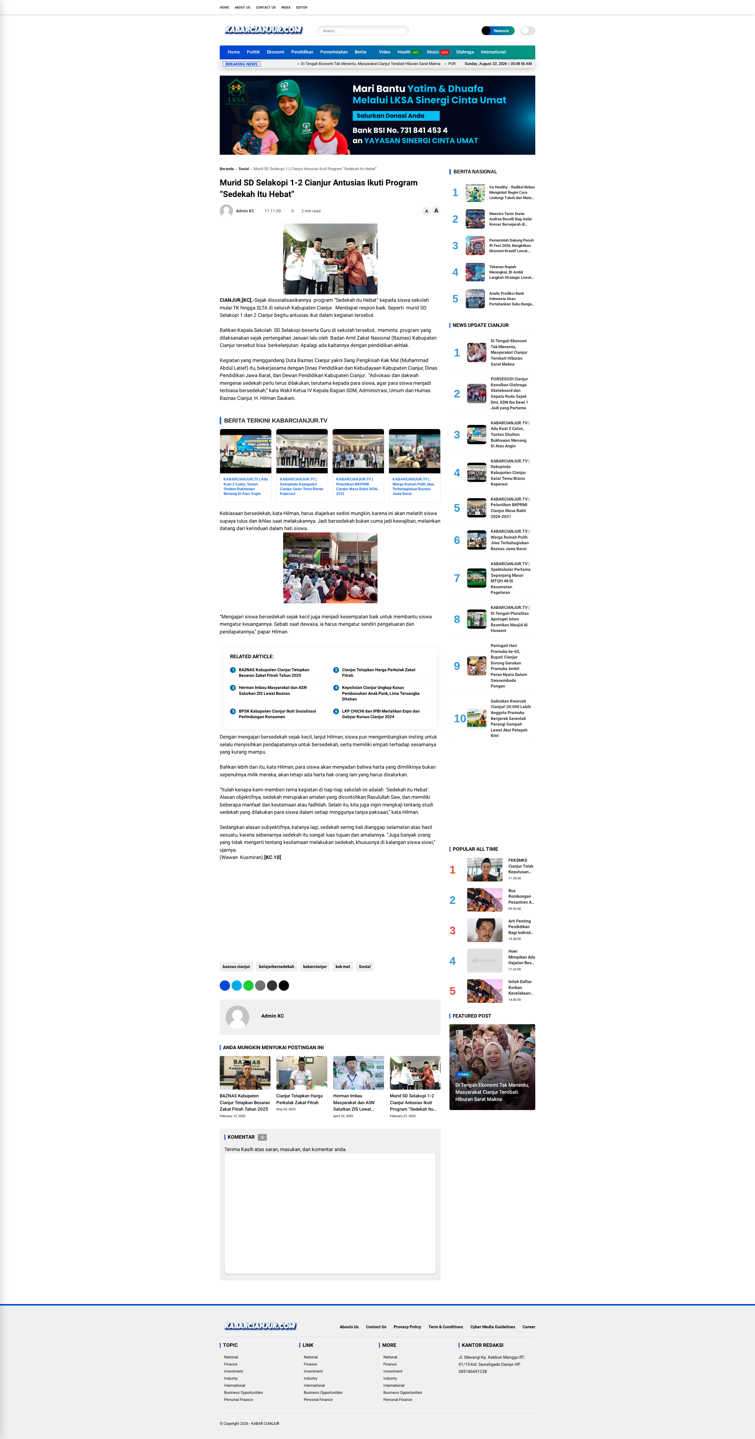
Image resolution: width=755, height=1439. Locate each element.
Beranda (227, 169)
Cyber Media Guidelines (492, 1326)
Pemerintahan (334, 52)
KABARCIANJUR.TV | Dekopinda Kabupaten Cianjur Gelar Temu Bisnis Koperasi (510, 472)
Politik (253, 52)
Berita (360, 52)
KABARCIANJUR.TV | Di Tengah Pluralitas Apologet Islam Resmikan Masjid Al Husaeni (510, 619)
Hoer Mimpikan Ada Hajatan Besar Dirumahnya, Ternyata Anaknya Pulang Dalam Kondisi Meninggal (521, 957)
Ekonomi (275, 52)
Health (408, 52)
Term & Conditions (446, 1326)
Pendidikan (302, 52)
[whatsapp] (248, 985)
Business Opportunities (243, 1392)
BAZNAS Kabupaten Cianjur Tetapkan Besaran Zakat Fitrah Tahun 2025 (274, 672)
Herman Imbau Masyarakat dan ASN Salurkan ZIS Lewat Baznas (273, 690)
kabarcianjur (315, 966)
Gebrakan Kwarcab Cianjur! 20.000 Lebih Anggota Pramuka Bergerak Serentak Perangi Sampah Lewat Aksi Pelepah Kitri (511, 718)
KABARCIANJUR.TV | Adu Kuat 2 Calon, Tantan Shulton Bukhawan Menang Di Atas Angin (510, 434)
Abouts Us (349, 1326)
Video (384, 52)
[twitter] (505, 7)
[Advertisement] (330, 908)
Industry (231, 1378)
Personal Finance (238, 1399)
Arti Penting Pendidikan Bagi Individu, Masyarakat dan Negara (521, 927)
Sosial (244, 169)
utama (463, 1074)
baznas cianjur (236, 966)
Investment (233, 1371)
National (231, 1357)
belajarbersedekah (276, 966)
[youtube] (523, 7)
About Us (242, 7)
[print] (260, 985)
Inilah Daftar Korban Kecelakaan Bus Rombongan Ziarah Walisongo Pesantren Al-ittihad (521, 987)
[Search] (403, 31)
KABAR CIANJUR (265, 1423)
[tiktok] (532, 7)
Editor (301, 7)
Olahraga (465, 52)
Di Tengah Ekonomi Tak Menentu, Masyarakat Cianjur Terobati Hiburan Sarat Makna (327, 63)
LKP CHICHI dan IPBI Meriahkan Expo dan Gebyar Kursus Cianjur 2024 (381, 714)
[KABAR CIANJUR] (264, 38)
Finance (230, 1364)
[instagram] (514, 7)
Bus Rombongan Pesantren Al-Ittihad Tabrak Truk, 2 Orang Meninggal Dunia (521, 896)
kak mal (343, 966)
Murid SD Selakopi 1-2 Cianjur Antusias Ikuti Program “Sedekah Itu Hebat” (412, 1103)
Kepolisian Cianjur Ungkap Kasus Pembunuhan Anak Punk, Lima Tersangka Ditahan (381, 693)
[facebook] (496, 7)
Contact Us (266, 7)
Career (529, 1326)
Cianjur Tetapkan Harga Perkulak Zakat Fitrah (379, 672)
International (493, 52)
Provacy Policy (407, 1326)
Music (437, 52)
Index (285, 7)
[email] (272, 985)
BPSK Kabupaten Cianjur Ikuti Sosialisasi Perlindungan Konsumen (277, 714)
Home (224, 7)
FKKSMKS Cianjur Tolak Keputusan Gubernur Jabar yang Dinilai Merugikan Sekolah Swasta (520, 866)
